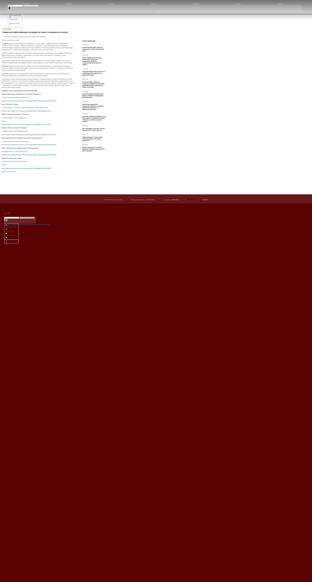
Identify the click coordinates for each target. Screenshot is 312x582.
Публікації (195, 3)
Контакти (280, 3)
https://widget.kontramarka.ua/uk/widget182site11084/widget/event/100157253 (26, 124)
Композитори (26, 3)
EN (159, 12)
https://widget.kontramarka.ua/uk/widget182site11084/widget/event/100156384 (31, 145)
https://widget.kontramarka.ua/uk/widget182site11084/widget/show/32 (29, 111)
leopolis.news (12, 172)
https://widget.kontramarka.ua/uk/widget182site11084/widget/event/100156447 (26, 168)
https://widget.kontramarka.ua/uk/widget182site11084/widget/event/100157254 (31, 134)
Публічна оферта (150, 199)
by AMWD (205, 199)
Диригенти (69, 3)
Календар (238, 3)
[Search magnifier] (9, 8)
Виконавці (153, 3)
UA (12, 12)
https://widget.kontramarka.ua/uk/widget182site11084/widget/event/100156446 (31, 155)
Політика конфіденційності (137, 199)
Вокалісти (111, 3)
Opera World (175, 199)
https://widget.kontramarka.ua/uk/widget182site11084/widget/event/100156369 (31, 101)
